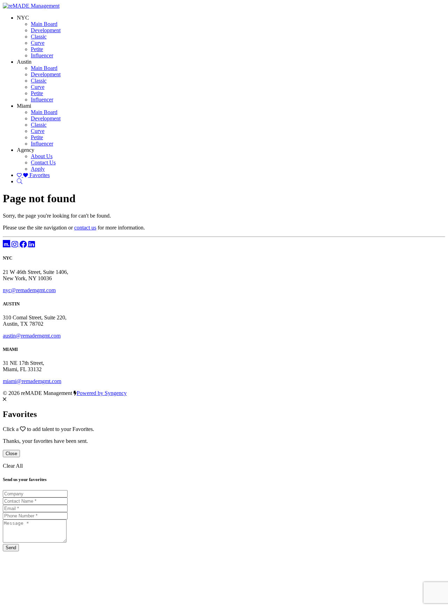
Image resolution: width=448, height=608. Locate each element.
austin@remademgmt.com (32, 336)
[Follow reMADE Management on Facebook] (24, 244)
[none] (23, 18)
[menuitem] (44, 24)
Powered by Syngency (102, 393)
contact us (85, 228)
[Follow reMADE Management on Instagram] (16, 244)
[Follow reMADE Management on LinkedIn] (31, 244)
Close (11, 453)
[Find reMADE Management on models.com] (7, 244)
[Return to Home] (31, 6)
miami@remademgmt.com (32, 381)
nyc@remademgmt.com (29, 290)
